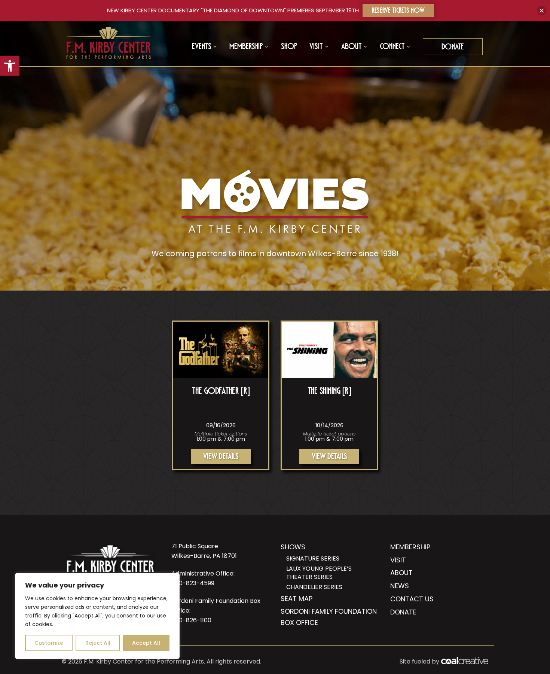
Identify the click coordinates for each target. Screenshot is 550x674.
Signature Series (312, 559)
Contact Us (412, 599)
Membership (410, 547)
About (401, 572)
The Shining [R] (329, 392)
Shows (293, 547)
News (399, 585)
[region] (97, 616)
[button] (9, 66)
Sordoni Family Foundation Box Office (329, 617)
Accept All (146, 643)
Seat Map (296, 598)
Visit (398, 560)
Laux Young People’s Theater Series (319, 573)
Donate (452, 48)
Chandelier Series (314, 587)
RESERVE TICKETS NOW (398, 11)
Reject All (97, 643)
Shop (289, 48)
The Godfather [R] (221, 392)
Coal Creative (464, 660)
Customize (48, 643)
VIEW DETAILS (221, 458)
